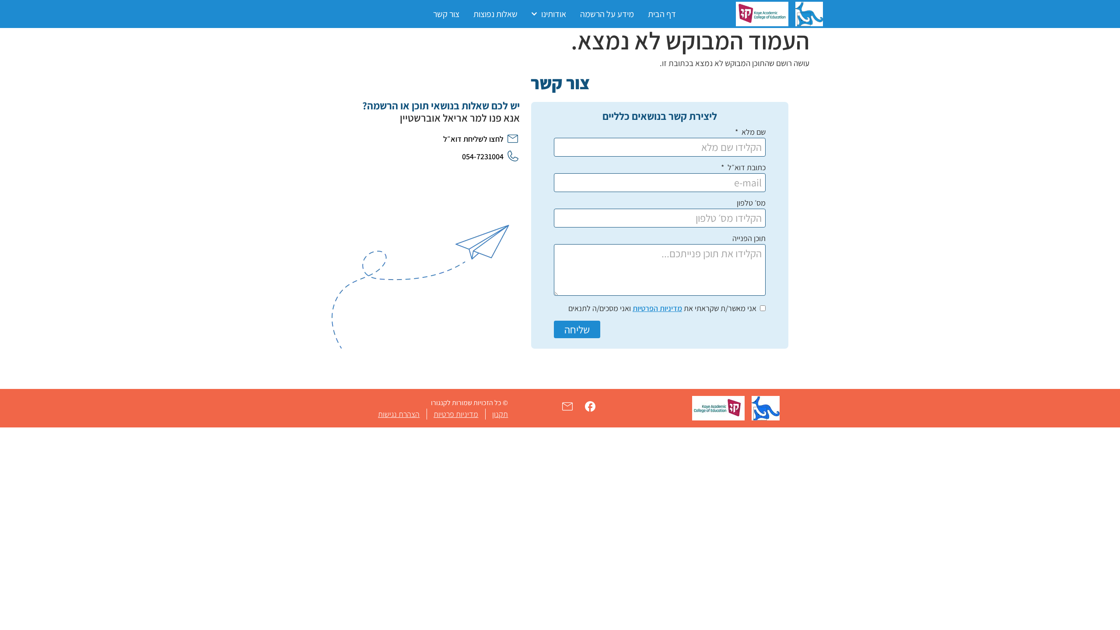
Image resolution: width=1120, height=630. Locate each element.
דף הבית (662, 14)
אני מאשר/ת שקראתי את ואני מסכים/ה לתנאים (662, 308)
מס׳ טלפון (751, 203)
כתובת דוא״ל (746, 168)
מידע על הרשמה (607, 14)
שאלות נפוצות (495, 14)
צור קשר (446, 14)
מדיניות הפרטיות (657, 308)
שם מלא (753, 132)
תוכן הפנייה (749, 238)
